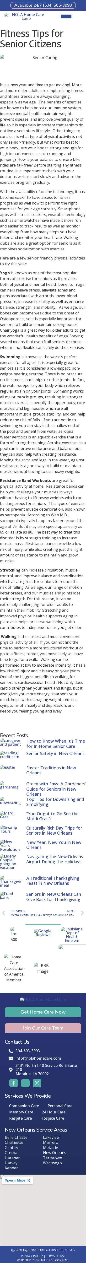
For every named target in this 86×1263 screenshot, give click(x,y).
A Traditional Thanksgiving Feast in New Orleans (52, 880)
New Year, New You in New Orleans (53, 844)
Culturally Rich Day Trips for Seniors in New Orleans (54, 830)
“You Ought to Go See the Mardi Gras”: (52, 816)
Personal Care (60, 1105)
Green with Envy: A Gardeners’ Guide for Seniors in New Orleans (56, 789)
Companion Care (24, 1105)
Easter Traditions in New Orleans (51, 770)
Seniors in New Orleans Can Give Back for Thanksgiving (53, 896)
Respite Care (20, 1118)
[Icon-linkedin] (25, 1083)
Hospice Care (52, 1118)
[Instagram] (37, 1083)
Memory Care (21, 1112)
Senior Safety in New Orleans (55, 753)
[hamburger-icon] (66, 16)
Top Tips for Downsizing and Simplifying (55, 801)
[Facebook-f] (13, 1083)
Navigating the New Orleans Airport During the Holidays (54, 859)
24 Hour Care (53, 1112)
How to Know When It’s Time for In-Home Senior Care (55, 743)
